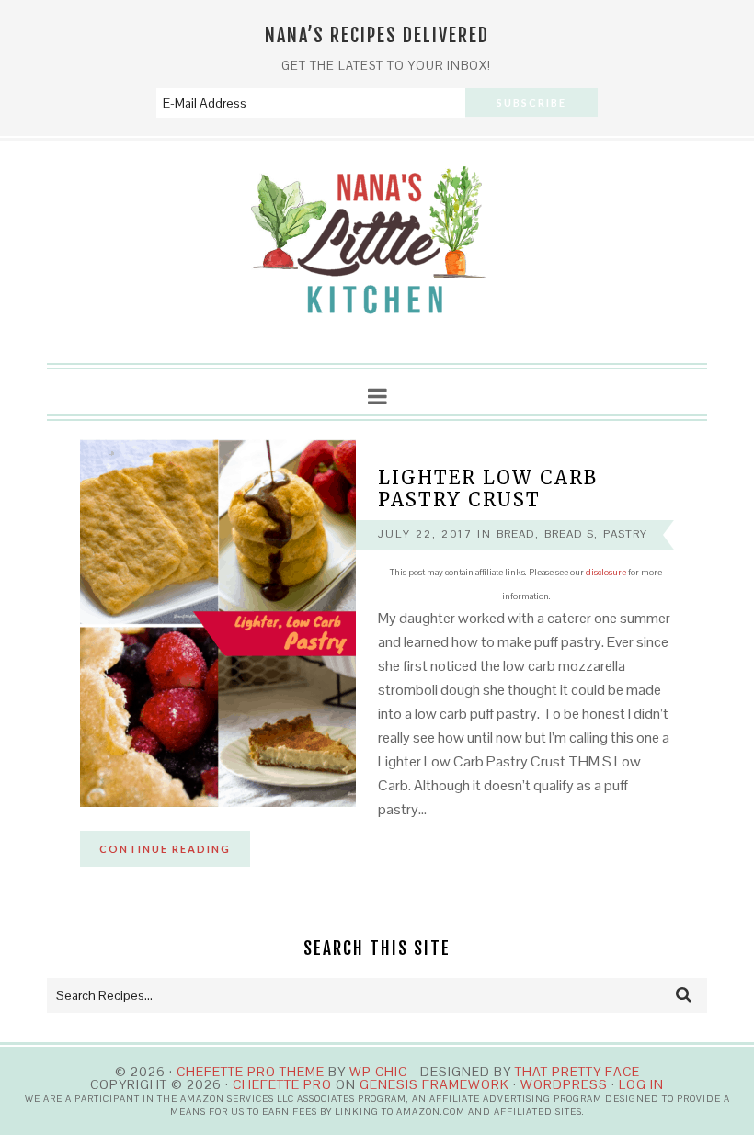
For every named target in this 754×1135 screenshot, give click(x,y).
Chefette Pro (282, 1084)
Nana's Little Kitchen (377, 253)
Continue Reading (165, 849)
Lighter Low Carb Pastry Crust (488, 488)
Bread (516, 534)
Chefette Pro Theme (251, 1071)
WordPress (564, 1084)
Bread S (569, 534)
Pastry (625, 534)
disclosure (606, 572)
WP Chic (378, 1071)
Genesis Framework (434, 1084)
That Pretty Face (577, 1071)
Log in (641, 1084)
